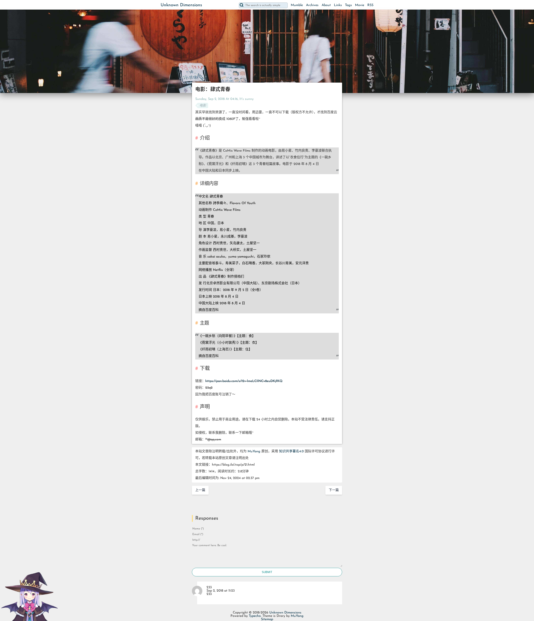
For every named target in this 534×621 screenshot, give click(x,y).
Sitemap (267, 619)
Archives (312, 5)
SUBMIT (267, 572)
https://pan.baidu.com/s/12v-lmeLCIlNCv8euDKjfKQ (243, 381)
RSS (370, 5)
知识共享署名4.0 (291, 451)
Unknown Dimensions (181, 5)
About (326, 5)
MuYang (254, 451)
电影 (202, 105)
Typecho (255, 616)
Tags (348, 5)
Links (338, 5)
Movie (359, 5)
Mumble (297, 5)
